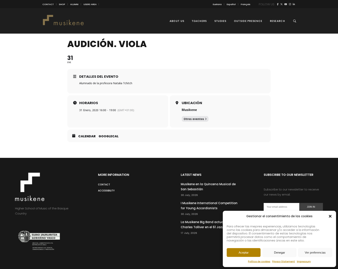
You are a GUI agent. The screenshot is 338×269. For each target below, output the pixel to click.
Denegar (279, 252)
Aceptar (244, 252)
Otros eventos (194, 119)
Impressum (304, 261)
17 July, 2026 (189, 233)
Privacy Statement (283, 261)
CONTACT (48, 4)
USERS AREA (90, 4)
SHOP (62, 4)
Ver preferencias (315, 252)
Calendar (87, 136)
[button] (330, 216)
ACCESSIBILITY (106, 190)
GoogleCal (109, 136)
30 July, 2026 (189, 195)
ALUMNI (74, 4)
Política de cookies (259, 261)
